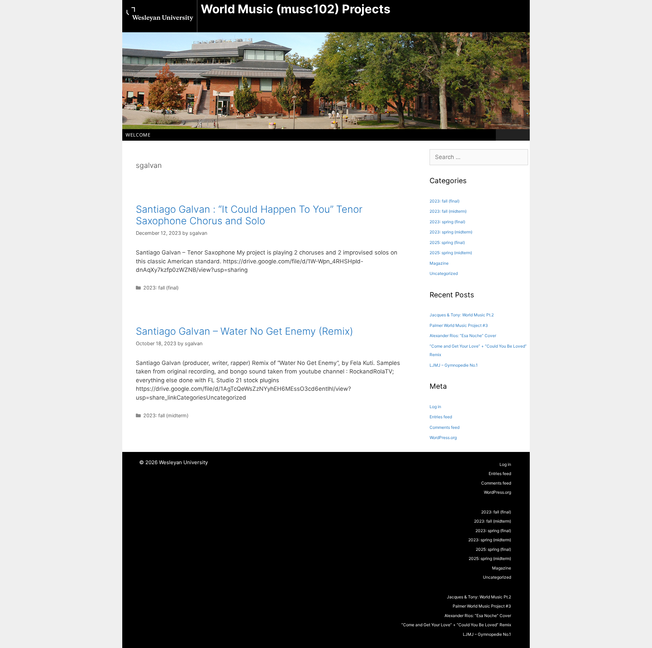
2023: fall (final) (161, 288)
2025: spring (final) (447, 242)
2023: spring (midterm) (451, 231)
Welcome (138, 135)
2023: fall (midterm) (165, 415)
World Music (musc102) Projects (296, 9)
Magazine (439, 263)
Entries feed (441, 416)
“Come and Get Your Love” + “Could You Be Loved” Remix (456, 624)
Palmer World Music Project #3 (459, 325)
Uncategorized (444, 273)
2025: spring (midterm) (451, 252)
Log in (435, 406)
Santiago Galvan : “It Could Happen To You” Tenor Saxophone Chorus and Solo (249, 215)
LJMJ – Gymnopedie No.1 (454, 365)
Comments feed (444, 427)
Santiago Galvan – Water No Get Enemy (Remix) (244, 331)
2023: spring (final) (447, 221)
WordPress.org (443, 437)
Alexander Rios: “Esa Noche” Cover (463, 335)
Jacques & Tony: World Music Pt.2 (462, 314)
